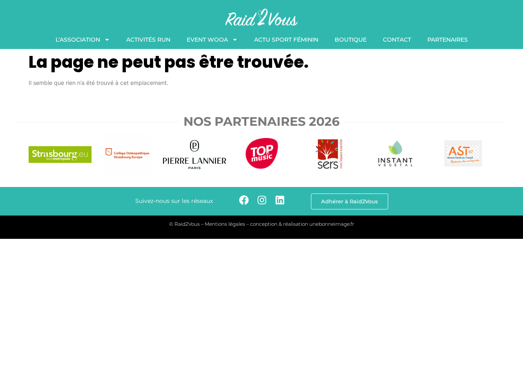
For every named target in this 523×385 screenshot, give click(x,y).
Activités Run (148, 39)
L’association (78, 39)
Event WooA (207, 39)
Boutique (351, 39)
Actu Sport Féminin (286, 39)
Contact (397, 39)
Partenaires (447, 39)
